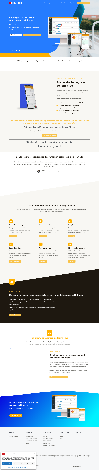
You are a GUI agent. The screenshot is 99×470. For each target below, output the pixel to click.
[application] (41, 2)
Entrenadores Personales (48, 438)
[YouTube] (80, 466)
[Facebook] (9, 50)
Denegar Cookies (18, 463)
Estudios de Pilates (47, 440)
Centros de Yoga (46, 443)
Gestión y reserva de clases (31, 440)
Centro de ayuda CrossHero (82, 434)
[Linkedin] (16, 50)
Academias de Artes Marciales (49, 445)
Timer (61, 438)
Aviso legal (26, 467)
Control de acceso (29, 434)
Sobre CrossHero (12, 434)
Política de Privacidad (20, 467)
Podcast (61, 436)
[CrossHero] (16, 2)
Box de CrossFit (46, 434)
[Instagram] (12, 50)
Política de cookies (11, 467)
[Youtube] (19, 50)
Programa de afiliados (13, 436)
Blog (60, 434)
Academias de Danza (47, 441)
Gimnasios (45, 436)
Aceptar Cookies (7, 463)
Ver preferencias (29, 463)
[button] (34, 454)
